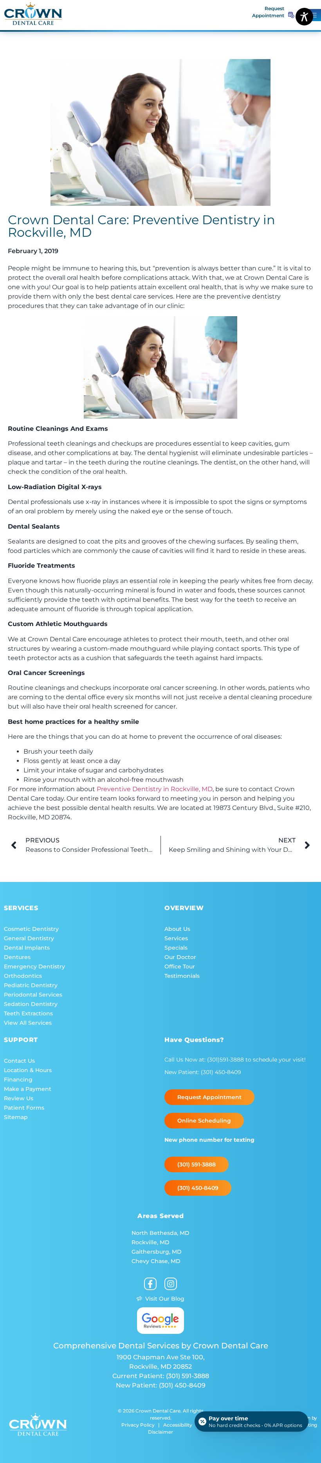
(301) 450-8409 (221, 1072)
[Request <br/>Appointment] (291, 15)
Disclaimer (160, 1432)
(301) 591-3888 (187, 1376)
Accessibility (177, 1425)
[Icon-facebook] (150, 1284)
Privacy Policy (138, 1425)
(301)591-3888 (226, 1059)
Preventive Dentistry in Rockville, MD (155, 789)
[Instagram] (170, 1284)
